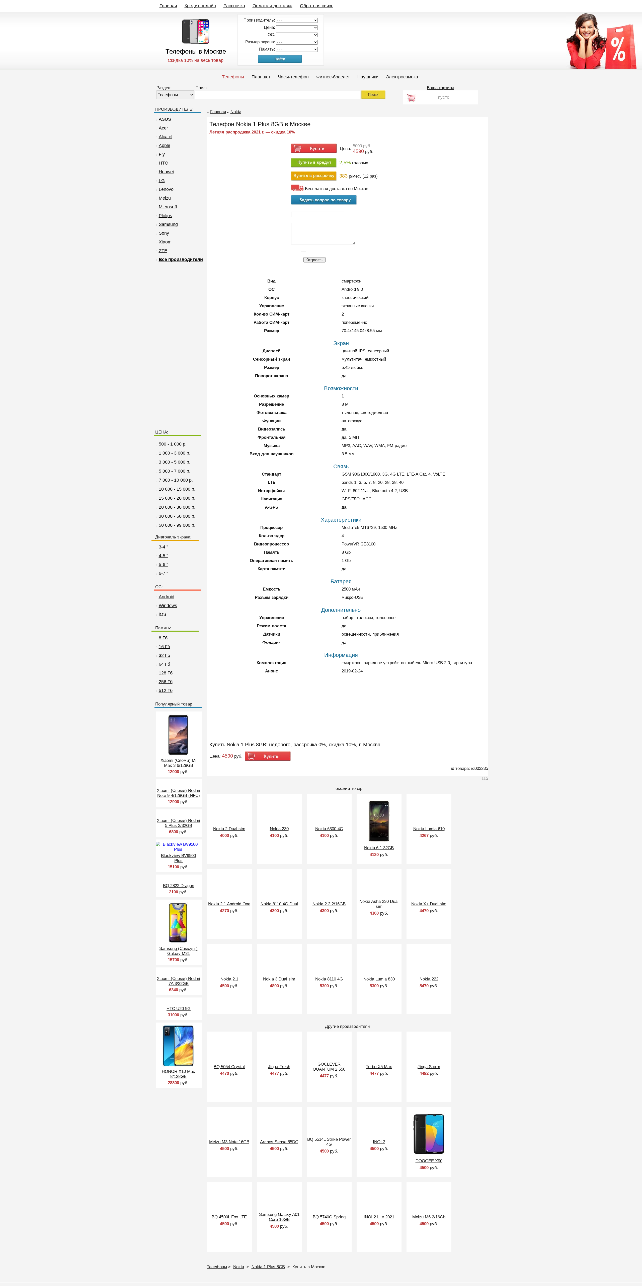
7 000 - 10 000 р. (176, 480)
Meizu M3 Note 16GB (229, 1141)
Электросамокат (403, 76)
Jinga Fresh (279, 1066)
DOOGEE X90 (429, 1161)
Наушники (367, 76)
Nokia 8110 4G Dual (279, 904)
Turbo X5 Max (379, 1066)
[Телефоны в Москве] (195, 42)
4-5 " (163, 555)
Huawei (166, 171)
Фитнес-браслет (333, 76)
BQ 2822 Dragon (178, 885)
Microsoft (168, 206)
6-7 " (163, 573)
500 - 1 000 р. (173, 444)
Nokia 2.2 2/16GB (329, 904)
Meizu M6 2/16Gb (428, 1217)
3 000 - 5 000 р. (174, 462)
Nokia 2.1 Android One (229, 904)
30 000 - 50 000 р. (177, 516)
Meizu (165, 198)
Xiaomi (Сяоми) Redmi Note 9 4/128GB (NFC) (178, 793)
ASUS (165, 119)
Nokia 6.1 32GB (379, 847)
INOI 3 (379, 1141)
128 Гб (166, 672)
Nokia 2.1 (229, 979)
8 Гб (163, 637)
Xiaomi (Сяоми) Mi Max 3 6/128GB (178, 763)
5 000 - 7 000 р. (174, 471)
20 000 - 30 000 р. (177, 507)
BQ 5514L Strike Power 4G (329, 1142)
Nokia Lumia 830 (379, 979)
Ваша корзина (440, 87)
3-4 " (163, 546)
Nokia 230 (279, 828)
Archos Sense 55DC (279, 1141)
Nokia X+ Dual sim (428, 904)
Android (166, 596)
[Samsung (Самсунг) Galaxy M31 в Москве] (178, 942)
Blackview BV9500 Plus (178, 858)
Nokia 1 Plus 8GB (268, 1266)
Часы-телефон (293, 76)
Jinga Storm (429, 1066)
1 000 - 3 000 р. (174, 453)
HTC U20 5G (179, 1008)
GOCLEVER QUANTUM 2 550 (329, 1067)
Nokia (235, 111)
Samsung (168, 224)
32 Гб (164, 655)
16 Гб (164, 646)
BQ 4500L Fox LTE (229, 1217)
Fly (162, 154)
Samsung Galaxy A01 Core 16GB (279, 1217)
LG (162, 180)
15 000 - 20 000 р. (177, 498)
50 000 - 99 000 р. (177, 525)
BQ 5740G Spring (329, 1217)
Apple (164, 145)
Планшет (261, 76)
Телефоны (233, 76)
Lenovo (166, 189)
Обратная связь (316, 5)
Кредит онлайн (200, 5)
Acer (163, 127)
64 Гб (164, 664)
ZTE (163, 250)
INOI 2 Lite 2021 (379, 1217)
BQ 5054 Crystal (229, 1066)
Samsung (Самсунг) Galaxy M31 (178, 951)
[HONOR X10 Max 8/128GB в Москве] (178, 1065)
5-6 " (163, 564)
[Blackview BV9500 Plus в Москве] (178, 849)
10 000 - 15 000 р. (177, 489)
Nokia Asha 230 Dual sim (378, 904)
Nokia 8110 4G (329, 979)
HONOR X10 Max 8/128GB (178, 1074)
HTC (163, 163)
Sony (164, 233)
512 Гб (166, 690)
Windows (168, 605)
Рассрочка (234, 5)
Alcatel (165, 136)
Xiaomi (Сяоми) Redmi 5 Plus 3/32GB (178, 823)
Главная (168, 5)
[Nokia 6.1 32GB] (379, 840)
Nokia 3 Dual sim (279, 979)
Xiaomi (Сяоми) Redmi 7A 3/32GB (178, 981)
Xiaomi (166, 241)
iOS (162, 614)
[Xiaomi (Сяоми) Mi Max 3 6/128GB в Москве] (178, 754)
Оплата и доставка (272, 5)
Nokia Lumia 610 (429, 828)
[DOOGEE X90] (429, 1153)
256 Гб (166, 681)
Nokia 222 (429, 979)
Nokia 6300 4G (329, 828)
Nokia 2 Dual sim (229, 828)
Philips (165, 215)
